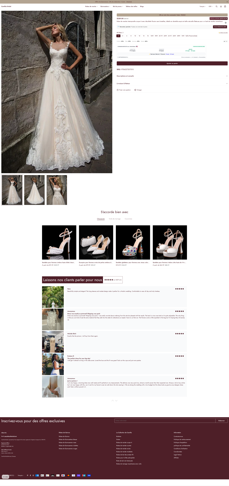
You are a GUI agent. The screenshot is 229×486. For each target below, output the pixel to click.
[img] (108, 280)
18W (156, 36)
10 (135, 36)
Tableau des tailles (131, 6)
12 (139, 36)
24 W (170, 36)
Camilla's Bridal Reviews (6, 456)
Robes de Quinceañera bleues (68, 439)
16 (148, 36)
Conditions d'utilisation (180, 449)
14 (143, 36)
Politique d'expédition (180, 442)
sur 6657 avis (117, 280)
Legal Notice (178, 455)
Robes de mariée (90, 6)
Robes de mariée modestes (124, 452)
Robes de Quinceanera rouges (68, 449)
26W (174, 36)
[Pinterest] (27, 475)
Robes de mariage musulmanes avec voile (128, 464)
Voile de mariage (114, 219)
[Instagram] (33, 475)
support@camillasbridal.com (10, 436)
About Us (3, 433)
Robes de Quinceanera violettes (68, 446)
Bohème (118, 436)
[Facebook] (30, 475)
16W (152, 36)
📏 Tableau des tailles (223, 32)
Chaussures (101, 219)
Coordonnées (178, 452)
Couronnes (128, 219)
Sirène (118, 439)
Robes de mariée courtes (123, 446)
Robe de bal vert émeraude (124, 461)
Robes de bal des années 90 (124, 455)
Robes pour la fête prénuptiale (125, 458)
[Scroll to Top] (225, 476)
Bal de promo (117, 6)
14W (183, 36)
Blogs (142, 6)
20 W (161, 36)
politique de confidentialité (182, 446)
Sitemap (14, 456)
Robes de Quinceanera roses (67, 442)
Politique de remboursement (182, 439)
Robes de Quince (64, 436)
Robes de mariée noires (123, 449)
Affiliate (176, 458)
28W (178, 36)
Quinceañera (104, 6)
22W (165, 36)
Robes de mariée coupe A (124, 442)
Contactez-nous (178, 436)
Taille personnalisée (220, 27)
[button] (225, 6)
